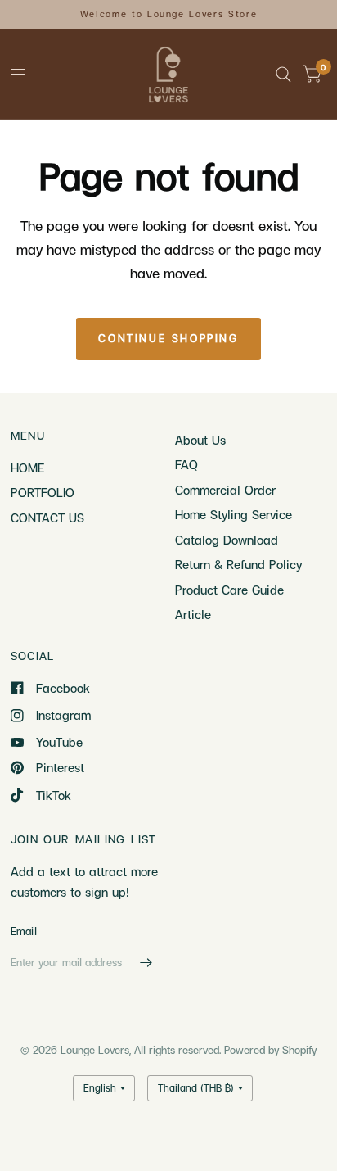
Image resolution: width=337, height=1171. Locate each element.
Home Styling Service (233, 514)
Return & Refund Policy (238, 564)
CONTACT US (47, 518)
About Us (200, 440)
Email (24, 931)
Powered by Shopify (270, 1049)
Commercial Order (225, 490)
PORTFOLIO (42, 492)
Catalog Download (226, 540)
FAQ (186, 464)
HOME (27, 468)
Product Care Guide (229, 590)
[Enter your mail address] (146, 962)
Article (193, 614)
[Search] (283, 74)
